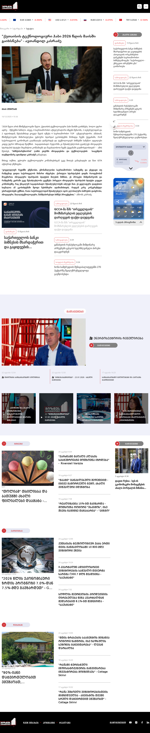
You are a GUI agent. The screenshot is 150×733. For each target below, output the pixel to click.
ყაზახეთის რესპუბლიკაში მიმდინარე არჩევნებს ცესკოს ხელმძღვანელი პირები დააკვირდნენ (77, 248)
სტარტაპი (17, 28)
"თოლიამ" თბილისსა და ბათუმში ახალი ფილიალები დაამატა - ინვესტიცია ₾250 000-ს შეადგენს (24, 496)
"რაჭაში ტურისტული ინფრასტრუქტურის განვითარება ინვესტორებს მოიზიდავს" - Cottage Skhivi (83, 670)
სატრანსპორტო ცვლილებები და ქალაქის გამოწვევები (121, 379)
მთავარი (4, 28)
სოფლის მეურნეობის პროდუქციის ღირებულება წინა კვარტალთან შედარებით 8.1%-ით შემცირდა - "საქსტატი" (83, 599)
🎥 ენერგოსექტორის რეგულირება (116, 338)
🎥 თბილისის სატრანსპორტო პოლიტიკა (21, 377)
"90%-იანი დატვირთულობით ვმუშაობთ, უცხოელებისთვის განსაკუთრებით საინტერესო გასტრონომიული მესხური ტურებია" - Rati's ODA (26, 678)
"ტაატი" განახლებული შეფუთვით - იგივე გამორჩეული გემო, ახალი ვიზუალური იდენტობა (83, 483)
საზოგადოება (62, 203)
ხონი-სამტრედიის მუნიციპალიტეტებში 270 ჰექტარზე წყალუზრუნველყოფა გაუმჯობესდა (77, 270)
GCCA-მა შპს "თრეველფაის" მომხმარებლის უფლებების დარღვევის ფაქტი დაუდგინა (74, 213)
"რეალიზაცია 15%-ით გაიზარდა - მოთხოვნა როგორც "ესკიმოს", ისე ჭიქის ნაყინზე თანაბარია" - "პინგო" (84, 507)
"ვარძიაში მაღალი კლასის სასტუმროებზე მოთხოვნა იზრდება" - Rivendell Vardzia (83, 460)
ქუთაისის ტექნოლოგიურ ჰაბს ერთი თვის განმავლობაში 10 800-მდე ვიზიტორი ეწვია (84, 547)
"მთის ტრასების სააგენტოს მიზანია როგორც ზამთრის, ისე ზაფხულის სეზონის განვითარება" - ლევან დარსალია (84, 643)
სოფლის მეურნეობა (65, 262)
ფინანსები (10, 231)
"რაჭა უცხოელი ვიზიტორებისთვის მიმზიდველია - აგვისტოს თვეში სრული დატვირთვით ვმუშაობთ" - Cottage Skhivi (83, 697)
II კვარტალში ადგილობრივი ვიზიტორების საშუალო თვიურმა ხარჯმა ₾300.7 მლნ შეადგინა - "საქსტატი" (81, 572)
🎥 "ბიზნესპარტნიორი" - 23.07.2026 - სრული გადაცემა (72, 379)
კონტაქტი (49, 723)
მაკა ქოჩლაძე (9, 109)
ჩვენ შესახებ (31, 723)
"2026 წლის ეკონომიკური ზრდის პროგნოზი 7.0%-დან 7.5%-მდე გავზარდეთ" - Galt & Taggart (27, 584)
